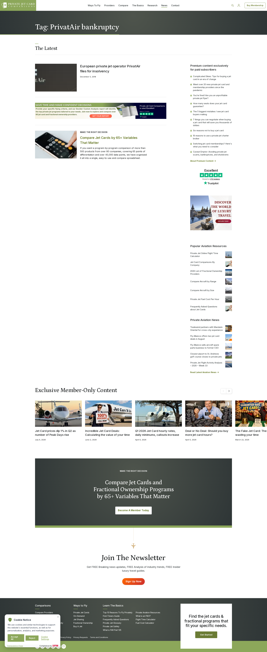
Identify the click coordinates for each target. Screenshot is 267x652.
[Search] (232, 5)
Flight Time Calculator (145, 619)
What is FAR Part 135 (112, 630)
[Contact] (63, 646)
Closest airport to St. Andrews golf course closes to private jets (206, 355)
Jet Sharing (78, 619)
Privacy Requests (80, 637)
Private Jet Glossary (112, 623)
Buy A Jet (77, 626)
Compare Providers (44, 612)
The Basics (138, 5)
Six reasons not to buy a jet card (208, 130)
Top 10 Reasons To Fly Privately (117, 612)
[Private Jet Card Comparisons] (18, 5)
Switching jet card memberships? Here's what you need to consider (212, 145)
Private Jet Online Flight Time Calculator (204, 254)
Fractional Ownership (83, 623)
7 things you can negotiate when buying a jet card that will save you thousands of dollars (212, 122)
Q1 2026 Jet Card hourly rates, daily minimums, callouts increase (157, 432)
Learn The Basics (113, 605)
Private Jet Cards (81, 612)
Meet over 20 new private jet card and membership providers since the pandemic (211, 87)
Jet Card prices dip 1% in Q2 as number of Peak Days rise (55, 432)
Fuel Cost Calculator (145, 623)
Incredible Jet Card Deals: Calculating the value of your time (107, 432)
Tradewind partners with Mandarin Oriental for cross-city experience (206, 328)
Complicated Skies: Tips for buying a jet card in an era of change (212, 78)
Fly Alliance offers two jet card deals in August (204, 337)
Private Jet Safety (111, 626)
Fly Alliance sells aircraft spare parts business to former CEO (204, 346)
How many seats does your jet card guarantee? (210, 105)
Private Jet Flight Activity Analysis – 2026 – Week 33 (206, 364)
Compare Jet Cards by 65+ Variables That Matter (108, 140)
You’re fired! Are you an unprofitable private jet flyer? (210, 97)
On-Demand (79, 616)
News (164, 5)
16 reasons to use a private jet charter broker (211, 137)
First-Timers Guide (111, 616)
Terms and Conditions (99, 637)
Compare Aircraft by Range (203, 281)
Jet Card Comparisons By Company (202, 263)
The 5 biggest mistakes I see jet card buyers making (211, 113)
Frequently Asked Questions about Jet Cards (203, 308)
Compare (123, 5)
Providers (109, 5)
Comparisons (43, 605)
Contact (175, 5)
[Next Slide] (229, 391)
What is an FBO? (143, 616)
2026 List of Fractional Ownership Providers (206, 272)
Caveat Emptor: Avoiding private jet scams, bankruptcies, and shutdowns (210, 153)
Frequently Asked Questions (116, 619)
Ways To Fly (94, 5)
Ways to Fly (80, 605)
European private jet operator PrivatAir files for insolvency (110, 68)
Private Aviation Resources (148, 612)
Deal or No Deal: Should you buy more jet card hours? (206, 432)
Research (152, 5)
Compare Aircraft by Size (202, 290)
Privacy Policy (65, 637)
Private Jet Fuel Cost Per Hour (204, 299)
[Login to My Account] (238, 5)
